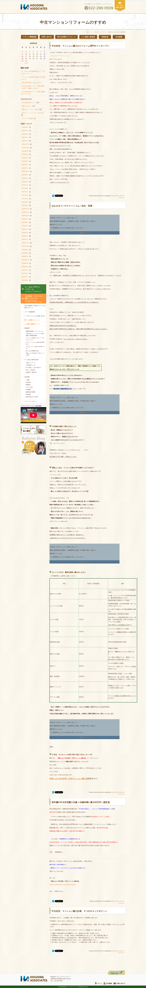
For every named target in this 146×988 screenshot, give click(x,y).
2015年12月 (25, 243)
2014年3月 (25, 273)
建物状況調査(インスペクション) (34, 331)
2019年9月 (25, 161)
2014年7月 (25, 270)
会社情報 (26, 377)
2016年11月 (25, 212)
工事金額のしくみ (30, 365)
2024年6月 (25, 134)
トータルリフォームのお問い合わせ (34, 316)
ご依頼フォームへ (84, 233)
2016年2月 (25, 236)
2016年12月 (25, 209)
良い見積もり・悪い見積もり (33, 367)
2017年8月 (25, 188)
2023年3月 (25, 154)
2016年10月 (25, 215)
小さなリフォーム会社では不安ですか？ (35, 347)
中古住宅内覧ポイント (29, 102)
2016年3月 (25, 232)
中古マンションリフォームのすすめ (33, 113)
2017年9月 (25, 185)
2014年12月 (25, 260)
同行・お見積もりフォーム (32, 320)
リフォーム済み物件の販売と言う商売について (33, 78)
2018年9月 (25, 175)
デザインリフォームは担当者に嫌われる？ (35, 343)
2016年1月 (25, 239)
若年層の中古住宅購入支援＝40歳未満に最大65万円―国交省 (81, 802)
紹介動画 (28, 382)
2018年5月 (25, 181)
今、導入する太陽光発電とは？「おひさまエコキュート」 (33, 72)
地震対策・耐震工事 (31, 372)
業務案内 (28, 384)
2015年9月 (25, 249)
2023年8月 (25, 151)
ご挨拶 (27, 380)
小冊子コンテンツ (30, 362)
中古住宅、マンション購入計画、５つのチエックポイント (79, 911)
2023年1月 (25, 158)
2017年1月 (25, 205)
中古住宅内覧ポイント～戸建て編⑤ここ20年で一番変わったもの (33, 87)
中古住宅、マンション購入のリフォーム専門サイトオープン (80, 46)
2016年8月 (25, 222)
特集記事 (26, 328)
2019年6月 (25, 164)
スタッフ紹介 (29, 387)
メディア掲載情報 (29, 312)
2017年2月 (25, 202)
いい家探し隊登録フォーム (32, 324)
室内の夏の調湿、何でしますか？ (32, 82)
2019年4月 (25, 168)
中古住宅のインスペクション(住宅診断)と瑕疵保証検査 (35, 334)
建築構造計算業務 (30, 392)
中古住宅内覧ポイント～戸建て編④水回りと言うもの (33, 93)
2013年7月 (25, 277)
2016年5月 (25, 226)
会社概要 (28, 389)
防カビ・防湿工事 (30, 370)
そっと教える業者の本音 (31, 359)
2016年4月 (25, 229)
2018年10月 (25, 171)
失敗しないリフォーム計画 (30, 109)
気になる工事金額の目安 (32, 350)
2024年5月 (25, 137)
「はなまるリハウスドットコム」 (59, 56)
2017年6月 (25, 195)
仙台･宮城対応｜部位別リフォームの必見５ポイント (35, 306)
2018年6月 (25, 178)
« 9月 (26, 63)
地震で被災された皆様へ (32, 396)
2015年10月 (25, 246)
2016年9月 (25, 219)
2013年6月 (25, 280)
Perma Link (121, 197)
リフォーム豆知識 (27, 118)
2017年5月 (25, 198)
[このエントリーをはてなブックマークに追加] (53, 195)
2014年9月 (25, 263)
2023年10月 (25, 147)
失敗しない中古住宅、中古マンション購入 (35, 354)
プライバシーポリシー (30, 401)
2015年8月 (25, 253)
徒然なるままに (26, 106)
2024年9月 (25, 127)
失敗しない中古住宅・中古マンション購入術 (68, 779)
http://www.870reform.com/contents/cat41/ (62, 884)
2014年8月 (25, 266)
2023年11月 (25, 144)
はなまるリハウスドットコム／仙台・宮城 (72, 206)
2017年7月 (25, 192)
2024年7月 (25, 130)
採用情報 (28, 394)
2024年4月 (25, 141)
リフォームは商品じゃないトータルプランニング (35, 338)
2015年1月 (25, 256)
